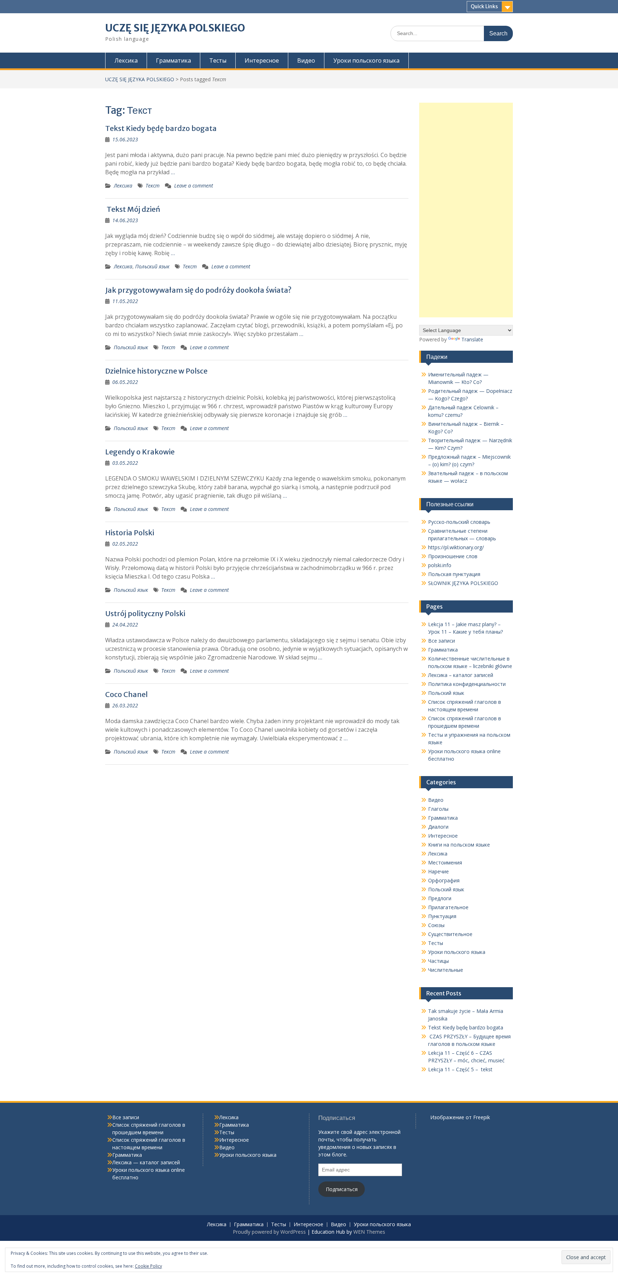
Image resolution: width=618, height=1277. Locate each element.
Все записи (441, 640)
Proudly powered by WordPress (269, 1231)
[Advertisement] (466, 210)
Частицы (438, 960)
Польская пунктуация (454, 574)
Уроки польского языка (366, 60)
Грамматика (173, 60)
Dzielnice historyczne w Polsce (156, 370)
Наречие (438, 871)
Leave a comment (193, 185)
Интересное (262, 60)
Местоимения (445, 862)
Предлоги (439, 898)
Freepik (481, 1117)
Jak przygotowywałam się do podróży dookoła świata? (198, 290)
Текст (153, 185)
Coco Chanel (126, 694)
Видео (306, 60)
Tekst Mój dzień (132, 209)
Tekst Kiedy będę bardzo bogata (161, 128)
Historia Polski (129, 532)
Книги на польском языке (459, 844)
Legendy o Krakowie (140, 451)
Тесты (217, 60)
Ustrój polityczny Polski (145, 613)
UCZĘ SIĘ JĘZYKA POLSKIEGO (175, 27)
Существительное (450, 934)
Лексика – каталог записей (460, 675)
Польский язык (152, 266)
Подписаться (342, 1189)
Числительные (445, 969)
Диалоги (438, 826)
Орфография (444, 880)
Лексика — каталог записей (146, 1162)
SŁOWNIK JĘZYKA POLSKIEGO (463, 583)
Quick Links (484, 6)
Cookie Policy (148, 1266)
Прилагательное (448, 907)
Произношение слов (452, 556)
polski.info (439, 565)
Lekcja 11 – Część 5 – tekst (460, 1069)
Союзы (436, 925)
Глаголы (438, 808)
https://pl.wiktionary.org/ (456, 547)
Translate (472, 339)
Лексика (126, 60)
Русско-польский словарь (459, 521)
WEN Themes (369, 1231)
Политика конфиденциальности (467, 684)
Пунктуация (442, 916)
